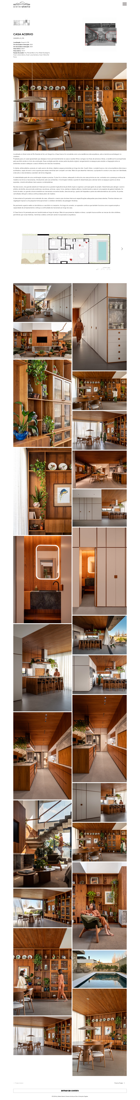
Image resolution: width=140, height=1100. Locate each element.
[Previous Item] (9, 251)
